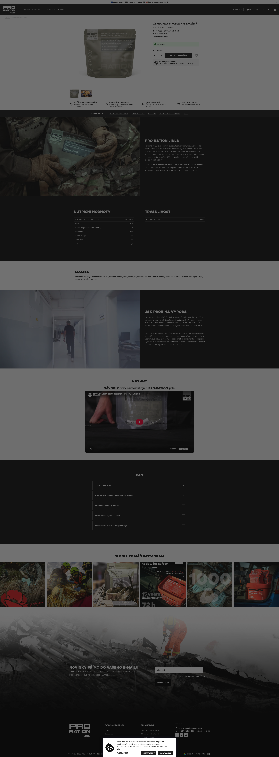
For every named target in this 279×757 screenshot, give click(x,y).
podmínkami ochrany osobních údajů (190, 676)
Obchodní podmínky (148, 737)
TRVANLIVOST (138, 113)
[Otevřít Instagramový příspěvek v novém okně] (22, 584)
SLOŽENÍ (152, 113)
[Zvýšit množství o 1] (161, 55)
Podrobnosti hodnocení (183, 27)
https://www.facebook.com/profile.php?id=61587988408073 (176, 735)
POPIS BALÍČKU (98, 113)
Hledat (257, 10)
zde (118, 749)
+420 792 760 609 (167, 64)
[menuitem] (25, 9)
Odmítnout (148, 753)
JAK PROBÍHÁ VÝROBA (169, 113)
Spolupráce (109, 734)
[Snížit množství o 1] (154, 55)
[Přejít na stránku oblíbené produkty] (262, 10)
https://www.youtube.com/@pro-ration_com (185, 735)
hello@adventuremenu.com (190, 728)
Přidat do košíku (178, 55)
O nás (107, 730)
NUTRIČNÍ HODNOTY (119, 113)
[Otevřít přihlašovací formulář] (269, 10)
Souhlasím (165, 753)
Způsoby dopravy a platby (150, 730)
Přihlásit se (163, 682)
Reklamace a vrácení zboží (150, 734)
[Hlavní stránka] (2, 18)
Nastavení (122, 753)
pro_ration (181, 735)
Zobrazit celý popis (160, 37)
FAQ (186, 113)
